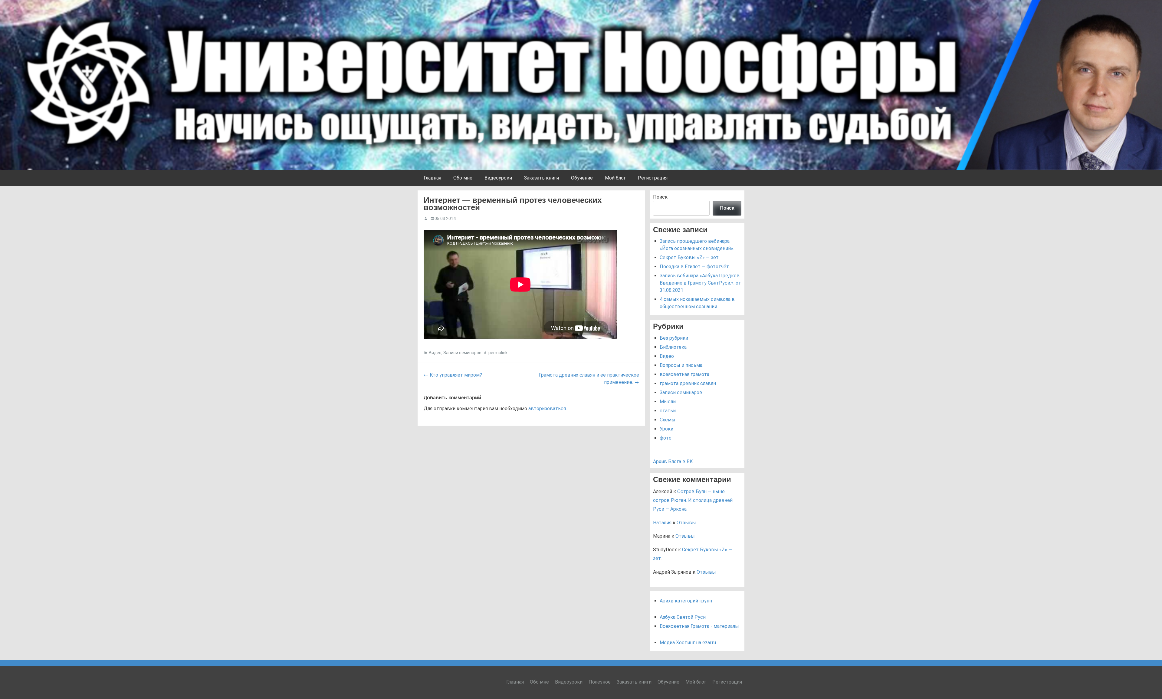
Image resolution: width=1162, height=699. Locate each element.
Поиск (660, 197)
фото (665, 438)
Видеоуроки (498, 178)
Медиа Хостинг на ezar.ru (688, 642)
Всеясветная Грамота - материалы (699, 626)
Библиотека (673, 347)
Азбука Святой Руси (683, 617)
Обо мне (462, 178)
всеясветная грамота (684, 374)
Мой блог (615, 178)
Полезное (600, 682)
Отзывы (686, 523)
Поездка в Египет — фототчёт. (695, 266)
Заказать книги (541, 178)
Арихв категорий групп (686, 601)
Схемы (667, 420)
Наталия (662, 523)
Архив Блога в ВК (673, 461)
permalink (497, 352)
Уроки (666, 429)
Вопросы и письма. (681, 365)
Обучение (582, 178)
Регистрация (653, 178)
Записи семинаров (462, 352)
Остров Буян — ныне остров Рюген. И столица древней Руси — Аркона (693, 500)
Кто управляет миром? (453, 375)
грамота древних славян (688, 383)
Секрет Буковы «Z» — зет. (690, 257)
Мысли (668, 401)
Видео (435, 352)
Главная (432, 178)
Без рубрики (674, 338)
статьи (668, 411)
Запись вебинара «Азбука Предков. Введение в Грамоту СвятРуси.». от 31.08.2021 (700, 283)
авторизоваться (547, 408)
